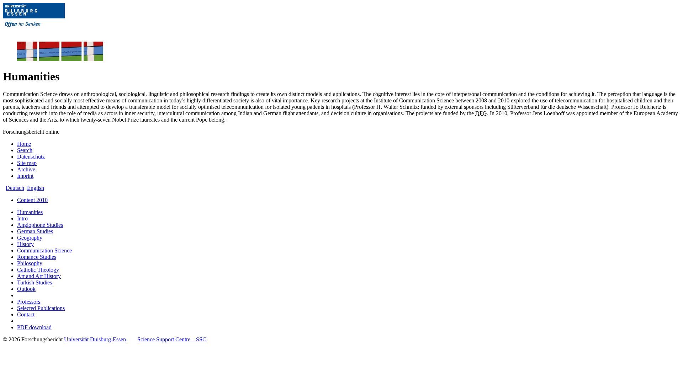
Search (24, 150)
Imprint (25, 176)
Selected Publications (41, 308)
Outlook (26, 289)
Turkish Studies (34, 282)
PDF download (34, 327)
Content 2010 (32, 200)
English (35, 188)
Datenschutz (31, 157)
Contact (26, 314)
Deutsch (15, 188)
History (25, 244)
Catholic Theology (38, 270)
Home (24, 144)
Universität (95, 339)
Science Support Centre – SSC (171, 339)
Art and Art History (39, 276)
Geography (29, 238)
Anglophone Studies (40, 225)
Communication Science (44, 250)
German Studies (35, 231)
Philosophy (29, 263)
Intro (22, 218)
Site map (27, 163)
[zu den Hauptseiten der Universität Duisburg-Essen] (44, 33)
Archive (26, 169)
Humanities (30, 212)
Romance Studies (36, 257)
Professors (28, 302)
